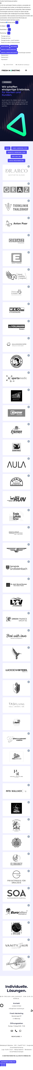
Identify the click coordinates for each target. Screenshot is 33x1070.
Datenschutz (4, 55)
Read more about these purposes (10, 42)
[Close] (1, 1064)
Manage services (6, 38)
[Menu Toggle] (26, 70)
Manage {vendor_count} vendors (10, 40)
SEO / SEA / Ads (16, 156)
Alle (7, 148)
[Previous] (3, 1064)
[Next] (5, 1064)
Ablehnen (14, 46)
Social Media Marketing (16, 160)
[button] (16, 3)
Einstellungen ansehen (8, 49)
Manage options (5, 36)
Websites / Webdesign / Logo (16, 152)
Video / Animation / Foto (20, 148)
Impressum (4, 59)
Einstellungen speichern (9, 52)
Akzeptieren (5, 46)
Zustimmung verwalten (8, 1061)
